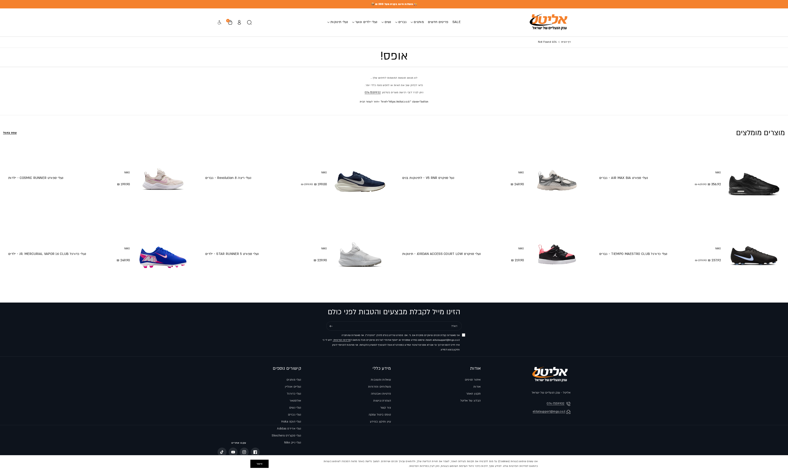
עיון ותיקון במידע (380, 422)
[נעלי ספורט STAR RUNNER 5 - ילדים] (360, 254)
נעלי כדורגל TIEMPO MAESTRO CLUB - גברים (633, 254)
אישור (259, 463)
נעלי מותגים (293, 380)
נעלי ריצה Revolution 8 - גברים (228, 178)
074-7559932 (373, 92)
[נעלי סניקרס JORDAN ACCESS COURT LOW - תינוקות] (557, 254)
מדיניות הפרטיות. (341, 340)
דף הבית (565, 42)
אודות (475, 368)
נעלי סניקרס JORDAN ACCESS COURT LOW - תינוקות (441, 254)
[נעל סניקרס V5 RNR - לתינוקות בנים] (557, 178)
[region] (394, 463)
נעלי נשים (295, 408)
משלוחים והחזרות (379, 387)
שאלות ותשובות (381, 380)
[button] (417, 22)
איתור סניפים (473, 380)
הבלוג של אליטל (470, 401)
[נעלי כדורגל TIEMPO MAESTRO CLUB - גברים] (754, 254)
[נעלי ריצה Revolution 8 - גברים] (360, 178)
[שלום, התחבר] (239, 22)
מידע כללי (381, 368)
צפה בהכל (10, 133)
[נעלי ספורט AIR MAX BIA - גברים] (754, 178)
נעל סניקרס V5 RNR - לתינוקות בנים (428, 178)
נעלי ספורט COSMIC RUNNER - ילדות (35, 178)
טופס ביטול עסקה (380, 415)
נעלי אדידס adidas (289, 429)
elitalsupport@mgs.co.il (549, 411)
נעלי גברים (294, 415)
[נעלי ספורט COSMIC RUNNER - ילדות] (163, 178)
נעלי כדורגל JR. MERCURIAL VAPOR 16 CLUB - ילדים (47, 254)
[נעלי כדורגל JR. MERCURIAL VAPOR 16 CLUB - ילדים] (163, 254)
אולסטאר (295, 401)
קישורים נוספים (287, 368)
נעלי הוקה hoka (291, 422)
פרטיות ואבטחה (381, 394)
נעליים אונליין (293, 387)
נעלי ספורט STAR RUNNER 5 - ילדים (232, 254)
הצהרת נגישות (382, 401)
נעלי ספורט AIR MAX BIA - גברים (623, 178)
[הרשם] (331, 326)
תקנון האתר (473, 394)
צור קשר (385, 408)
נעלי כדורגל (294, 394)
